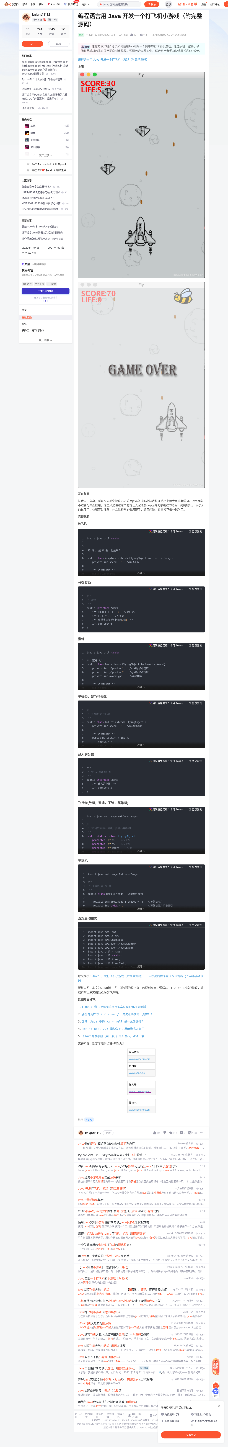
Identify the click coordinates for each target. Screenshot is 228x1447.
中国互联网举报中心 (149, 1424)
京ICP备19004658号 (132, 1420)
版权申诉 (107, 1427)
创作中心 (215, 4)
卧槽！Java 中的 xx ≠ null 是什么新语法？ (113, 1021)
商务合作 (99, 1415)
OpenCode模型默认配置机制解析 (45, 208)
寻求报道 (110, 1415)
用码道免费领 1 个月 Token (167, 531)
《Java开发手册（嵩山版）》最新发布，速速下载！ (114, 1036)
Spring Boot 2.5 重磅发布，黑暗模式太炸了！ (114, 1029)
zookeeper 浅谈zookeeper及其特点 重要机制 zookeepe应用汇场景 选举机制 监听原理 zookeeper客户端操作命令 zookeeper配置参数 (45, 67)
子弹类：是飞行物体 (33, 330)
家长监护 (116, 1424)
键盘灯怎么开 (35, 108)
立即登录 (191, 1434)
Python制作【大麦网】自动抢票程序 (42, 81)
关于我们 (78, 1415)
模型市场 (73, 4)
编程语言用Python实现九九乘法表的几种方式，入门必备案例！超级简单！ (44, 98)
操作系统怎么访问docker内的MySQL (42, 238)
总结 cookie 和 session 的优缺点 (40, 226)
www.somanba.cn (139, 1109)
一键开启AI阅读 (45, 291)
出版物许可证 (119, 1427)
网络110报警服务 (130, 1424)
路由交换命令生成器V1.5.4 (41, 186)
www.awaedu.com (139, 1058)
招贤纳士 (89, 1415)
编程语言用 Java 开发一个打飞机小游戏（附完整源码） (113, 59)
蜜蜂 (24, 323)
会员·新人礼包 (185, 4)
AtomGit (55, 4)
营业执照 (131, 1427)
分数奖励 (27, 317)
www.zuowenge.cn (140, 1091)
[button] (43, 301)
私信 (58, 43)
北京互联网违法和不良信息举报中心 (94, 1424)
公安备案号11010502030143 (106, 1420)
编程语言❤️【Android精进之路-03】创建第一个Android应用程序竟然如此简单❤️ (50, 170)
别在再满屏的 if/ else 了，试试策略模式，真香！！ (118, 1014)
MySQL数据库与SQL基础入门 (38, 197)
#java (89, 1119)
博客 (24, 4)
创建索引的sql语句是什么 (41, 88)
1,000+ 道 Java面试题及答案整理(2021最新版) (115, 1007)
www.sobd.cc (137, 1072)
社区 (41, 4)
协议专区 (121, 1415)
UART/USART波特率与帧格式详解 (44, 192)
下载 (32, 4)
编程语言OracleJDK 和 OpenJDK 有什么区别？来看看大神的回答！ (50, 164)
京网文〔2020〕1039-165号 (157, 1420)
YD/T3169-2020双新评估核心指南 (45, 203)
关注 (108, 1132)
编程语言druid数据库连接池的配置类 (42, 232)
